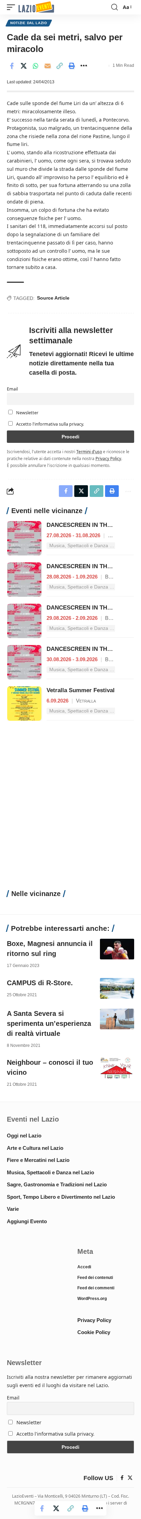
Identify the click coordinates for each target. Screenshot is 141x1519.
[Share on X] (23, 65)
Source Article (53, 298)
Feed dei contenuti (95, 1277)
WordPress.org (92, 1298)
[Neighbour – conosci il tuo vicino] (117, 1068)
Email (12, 389)
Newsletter (26, 413)
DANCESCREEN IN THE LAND (87, 525)
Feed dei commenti (95, 1288)
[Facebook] (122, 1478)
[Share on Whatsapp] (35, 65)
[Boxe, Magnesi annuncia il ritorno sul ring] (117, 949)
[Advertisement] (70, 809)
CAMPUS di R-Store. (40, 983)
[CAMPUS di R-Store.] (117, 988)
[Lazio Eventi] (36, 7)
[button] (12, 7)
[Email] (47, 65)
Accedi (84, 1267)
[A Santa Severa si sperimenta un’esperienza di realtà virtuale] (117, 1019)
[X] (130, 1478)
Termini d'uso (89, 451)
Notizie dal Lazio (28, 23)
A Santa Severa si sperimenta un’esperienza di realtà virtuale (49, 1023)
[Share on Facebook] (11, 65)
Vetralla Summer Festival (81, 690)
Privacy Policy (108, 458)
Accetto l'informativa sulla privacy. (50, 424)
